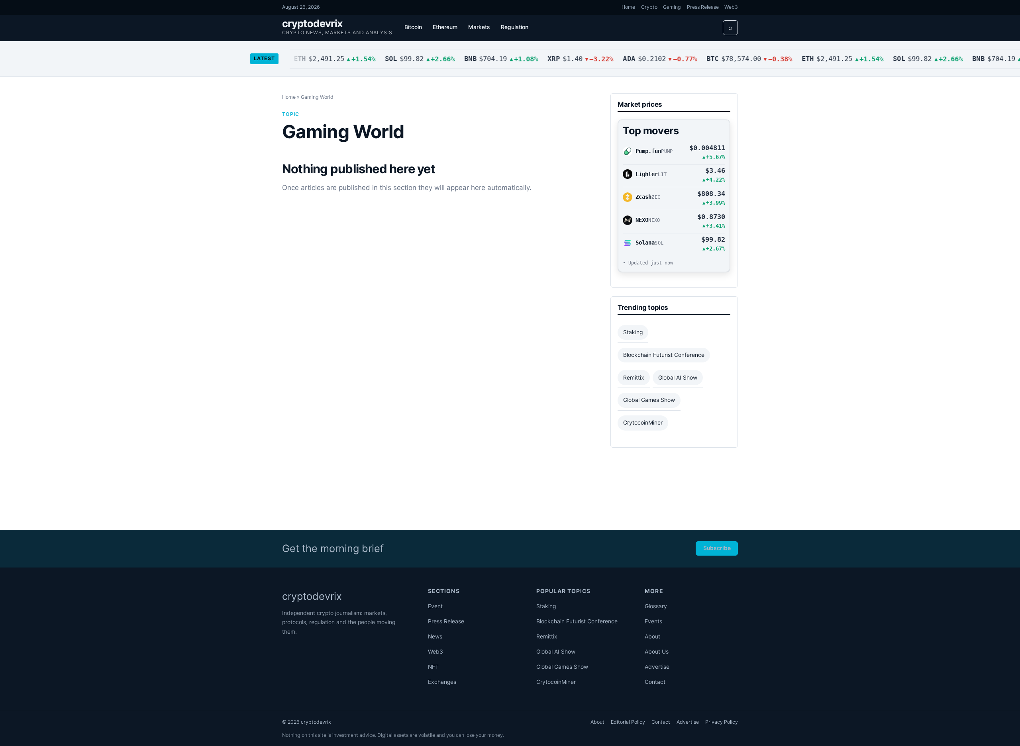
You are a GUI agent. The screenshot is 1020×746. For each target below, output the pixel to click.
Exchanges (442, 682)
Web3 (731, 7)
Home (628, 7)
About (652, 636)
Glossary (656, 606)
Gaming (672, 7)
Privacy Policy (721, 722)
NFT (433, 667)
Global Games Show (649, 400)
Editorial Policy (628, 722)
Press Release (703, 7)
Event (435, 606)
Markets (479, 27)
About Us (657, 651)
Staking (633, 332)
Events (653, 621)
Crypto (649, 7)
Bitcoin (413, 27)
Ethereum (445, 27)
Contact (655, 682)
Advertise (657, 667)
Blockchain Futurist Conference (663, 355)
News (435, 636)
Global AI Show (677, 377)
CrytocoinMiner (643, 422)
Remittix (633, 377)
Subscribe (717, 548)
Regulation (514, 27)
